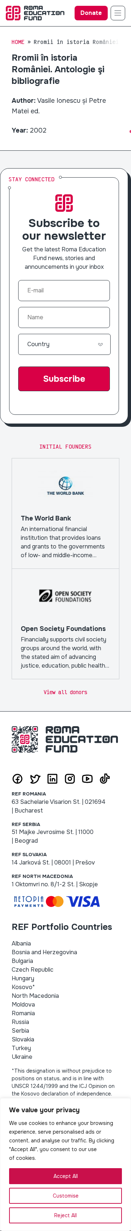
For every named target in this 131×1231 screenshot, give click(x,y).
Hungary (23, 978)
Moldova (23, 1004)
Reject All (65, 1215)
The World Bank (65, 513)
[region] (65, 1164)
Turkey (21, 1048)
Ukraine (22, 1057)
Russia (20, 1022)
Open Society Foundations (65, 624)
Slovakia (23, 1039)
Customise (66, 1195)
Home (18, 42)
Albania (21, 943)
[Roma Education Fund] (35, 13)
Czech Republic (32, 969)
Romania (23, 1013)
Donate (91, 13)
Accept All (65, 1176)
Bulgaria (22, 961)
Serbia (20, 1030)
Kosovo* (23, 987)
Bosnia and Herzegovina (44, 952)
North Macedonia (35, 996)
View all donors (65, 692)
